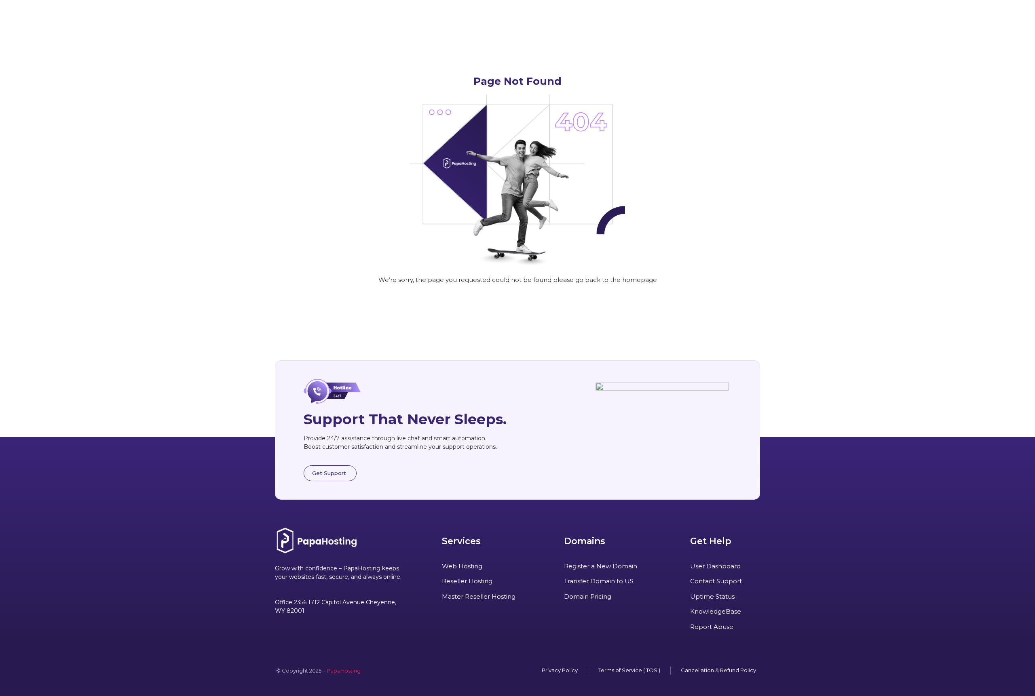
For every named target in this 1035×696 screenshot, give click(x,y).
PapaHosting (344, 670)
